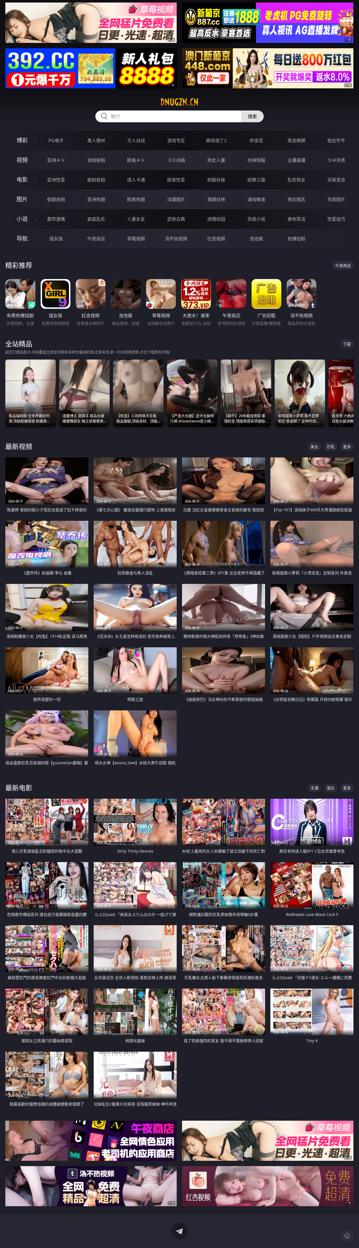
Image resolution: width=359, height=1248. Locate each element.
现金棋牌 (296, 140)
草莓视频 (136, 239)
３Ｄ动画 (176, 160)
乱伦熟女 (296, 180)
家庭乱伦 (96, 219)
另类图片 (336, 199)
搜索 (252, 116)
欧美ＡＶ (136, 160)
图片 (22, 199)
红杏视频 (216, 239)
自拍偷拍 (96, 160)
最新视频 (18, 446)
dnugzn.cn (179, 102)
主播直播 (296, 160)
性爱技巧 (336, 219)
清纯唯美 (256, 199)
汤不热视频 (176, 239)
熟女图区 (296, 199)
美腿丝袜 (216, 199)
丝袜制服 (256, 160)
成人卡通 (136, 180)
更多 (347, 446)
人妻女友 (136, 219)
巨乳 (331, 446)
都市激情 (56, 219)
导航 (22, 238)
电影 (22, 179)
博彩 (22, 140)
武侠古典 (176, 219)
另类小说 (256, 219)
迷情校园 (216, 219)
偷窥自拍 (56, 199)
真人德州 (96, 140)
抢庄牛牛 (336, 140)
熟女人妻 (216, 160)
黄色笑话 (296, 219)
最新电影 (18, 787)
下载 (347, 344)
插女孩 (56, 239)
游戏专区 (176, 140)
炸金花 (256, 140)
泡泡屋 (256, 239)
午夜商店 (96, 239)
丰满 (314, 788)
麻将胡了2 (216, 140)
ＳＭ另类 (336, 160)
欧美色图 (136, 199)
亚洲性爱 (56, 180)
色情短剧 (296, 239)
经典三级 (256, 180)
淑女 (331, 788)
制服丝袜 (216, 180)
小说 (22, 219)
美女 (314, 446)
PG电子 (56, 140)
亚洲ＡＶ (56, 160)
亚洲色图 (96, 199)
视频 (22, 160)
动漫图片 (176, 199)
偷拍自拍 (96, 180)
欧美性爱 (176, 180)
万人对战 (136, 140)
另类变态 (336, 180)
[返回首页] (347, 1235)
